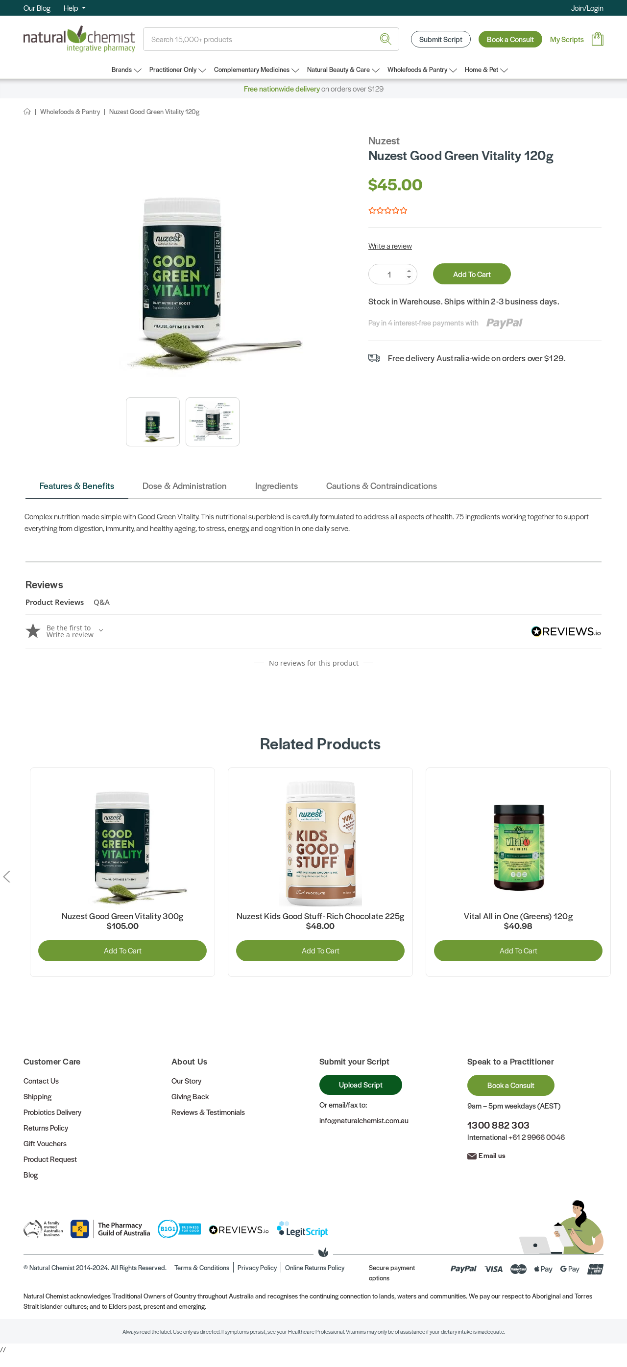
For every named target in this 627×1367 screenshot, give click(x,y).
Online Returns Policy (314, 1267)
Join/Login (587, 7)
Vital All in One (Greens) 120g (518, 916)
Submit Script (440, 39)
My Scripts (567, 39)
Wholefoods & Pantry (417, 69)
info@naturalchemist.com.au (364, 1120)
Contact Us (41, 1080)
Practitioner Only (172, 69)
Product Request (50, 1159)
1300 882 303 (498, 1125)
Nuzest (384, 140)
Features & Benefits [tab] (77, 485)
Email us (492, 1155)
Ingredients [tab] (276, 485)
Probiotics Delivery (52, 1112)
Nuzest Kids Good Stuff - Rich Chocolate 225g (321, 916)
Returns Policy (46, 1127)
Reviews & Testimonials (208, 1112)
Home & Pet (481, 69)
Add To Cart (472, 274)
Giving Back (190, 1096)
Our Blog (37, 7)
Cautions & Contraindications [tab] (381, 485)
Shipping (37, 1096)
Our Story (186, 1080)
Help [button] (72, 7)
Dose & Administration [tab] (185, 485)
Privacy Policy (257, 1267)
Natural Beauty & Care (338, 69)
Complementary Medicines (251, 69)
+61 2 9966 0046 (536, 1137)
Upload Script (361, 1084)
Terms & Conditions (201, 1267)
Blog (31, 1174)
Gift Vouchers (45, 1143)
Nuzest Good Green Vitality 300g (123, 916)
